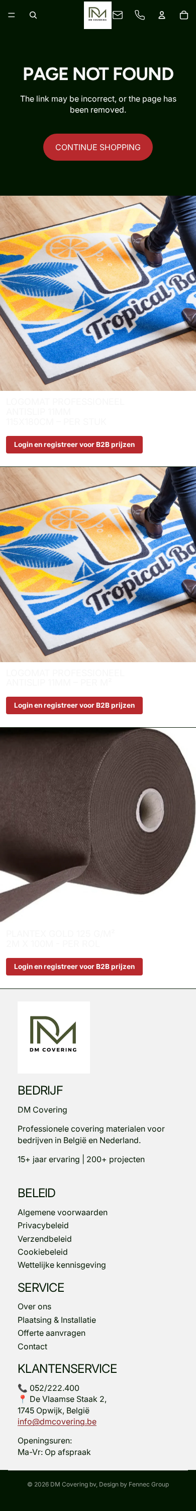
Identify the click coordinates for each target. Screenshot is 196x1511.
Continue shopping (98, 147)
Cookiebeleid (43, 1252)
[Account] (162, 15)
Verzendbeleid (45, 1238)
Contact (32, 1346)
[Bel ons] (140, 15)
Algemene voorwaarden (63, 1212)
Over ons (34, 1306)
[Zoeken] (33, 15)
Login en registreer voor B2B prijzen (74, 444)
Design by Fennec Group (134, 1484)
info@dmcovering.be (57, 1421)
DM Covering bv (73, 1484)
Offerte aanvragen (51, 1333)
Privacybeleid (43, 1225)
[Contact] (118, 15)
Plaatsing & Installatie (57, 1320)
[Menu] (11, 15)
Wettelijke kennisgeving (62, 1265)
